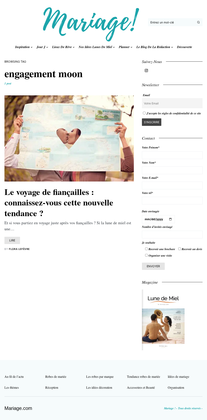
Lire (12, 240)
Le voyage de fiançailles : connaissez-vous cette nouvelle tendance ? (58, 202)
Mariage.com (18, 408)
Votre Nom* (149, 163)
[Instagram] (146, 70)
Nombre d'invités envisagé (157, 227)
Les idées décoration (99, 387)
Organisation (176, 387)
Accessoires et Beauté (141, 387)
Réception (51, 387)
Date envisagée (150, 211)
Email (146, 95)
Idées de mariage (178, 376)
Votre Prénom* (150, 147)
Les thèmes (11, 387)
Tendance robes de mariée (143, 376)
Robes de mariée (55, 376)
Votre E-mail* (150, 178)
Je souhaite (148, 243)
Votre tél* (147, 193)
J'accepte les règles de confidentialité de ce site (174, 113)
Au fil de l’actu (14, 376)
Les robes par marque (100, 376)
